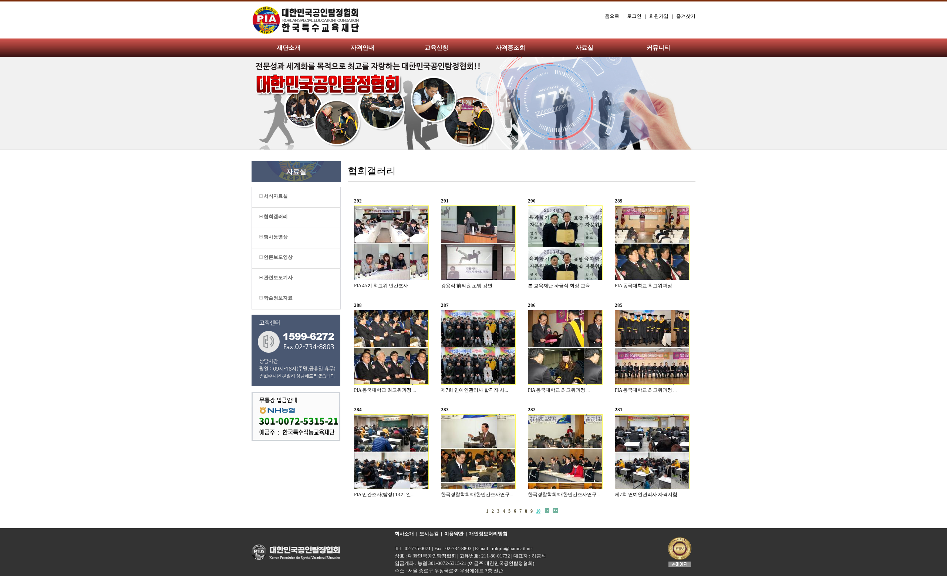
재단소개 (288, 47)
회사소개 (404, 533)
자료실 (584, 47)
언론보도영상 (278, 257)
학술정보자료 (278, 298)
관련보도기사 (278, 277)
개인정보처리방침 (488, 533)
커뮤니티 (658, 47)
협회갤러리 (275, 216)
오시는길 (429, 533)
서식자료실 (275, 196)
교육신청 (436, 47)
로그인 (634, 16)
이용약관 (454, 533)
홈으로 (612, 16)
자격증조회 (510, 47)
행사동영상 (275, 237)
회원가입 (658, 16)
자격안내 (362, 47)
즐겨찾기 (685, 16)
